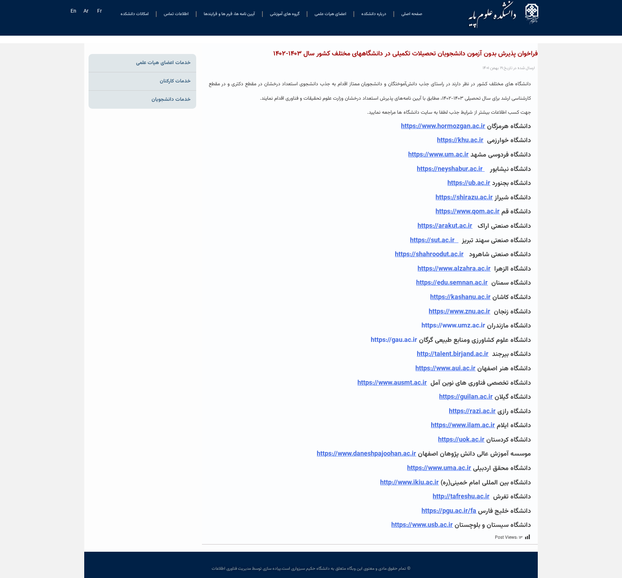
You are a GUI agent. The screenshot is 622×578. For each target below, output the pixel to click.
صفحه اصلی (411, 14)
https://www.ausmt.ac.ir (392, 383)
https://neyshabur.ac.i (450, 169)
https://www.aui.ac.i (444, 369)
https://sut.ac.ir (432, 241)
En (73, 11)
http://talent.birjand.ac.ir (452, 354)
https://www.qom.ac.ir (468, 212)
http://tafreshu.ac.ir (461, 497)
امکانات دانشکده (135, 14)
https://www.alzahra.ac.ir (454, 269)
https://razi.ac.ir (472, 412)
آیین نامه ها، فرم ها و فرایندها (229, 14)
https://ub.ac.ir (468, 184)
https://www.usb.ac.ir (422, 525)
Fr (99, 11)
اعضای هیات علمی (330, 14)
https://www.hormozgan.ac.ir (443, 127)
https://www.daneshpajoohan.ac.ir (366, 454)
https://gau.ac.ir (394, 340)
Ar (86, 11)
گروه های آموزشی (284, 14)
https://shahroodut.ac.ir (429, 255)
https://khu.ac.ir (460, 141)
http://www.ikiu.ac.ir (409, 483)
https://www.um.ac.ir (438, 155)
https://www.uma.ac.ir (439, 469)
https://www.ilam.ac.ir (463, 426)
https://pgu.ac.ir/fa (449, 511)
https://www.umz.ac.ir (453, 326)
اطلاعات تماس (176, 14)
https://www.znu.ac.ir (459, 312)
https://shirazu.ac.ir (464, 198)
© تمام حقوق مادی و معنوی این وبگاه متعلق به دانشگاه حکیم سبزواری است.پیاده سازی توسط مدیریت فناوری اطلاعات (311, 568)
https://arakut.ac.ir (445, 226)
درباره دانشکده (373, 14)
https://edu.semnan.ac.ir (452, 283)
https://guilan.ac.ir (466, 397)
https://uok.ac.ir (461, 440)
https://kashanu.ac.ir (460, 298)
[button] (370, 526)
